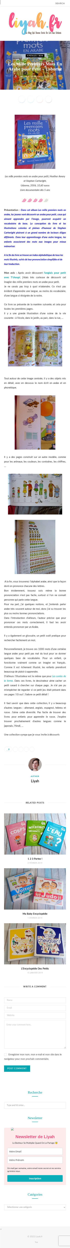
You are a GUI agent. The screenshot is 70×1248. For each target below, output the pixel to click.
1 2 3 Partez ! (35, 859)
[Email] (48, 99)
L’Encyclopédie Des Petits (35, 968)
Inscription (35, 1178)
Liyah (26, 76)
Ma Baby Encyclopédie (35, 914)
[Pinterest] (39, 99)
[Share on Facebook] (21, 99)
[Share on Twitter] (30, 99)
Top (36, 1242)
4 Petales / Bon (35, 56)
